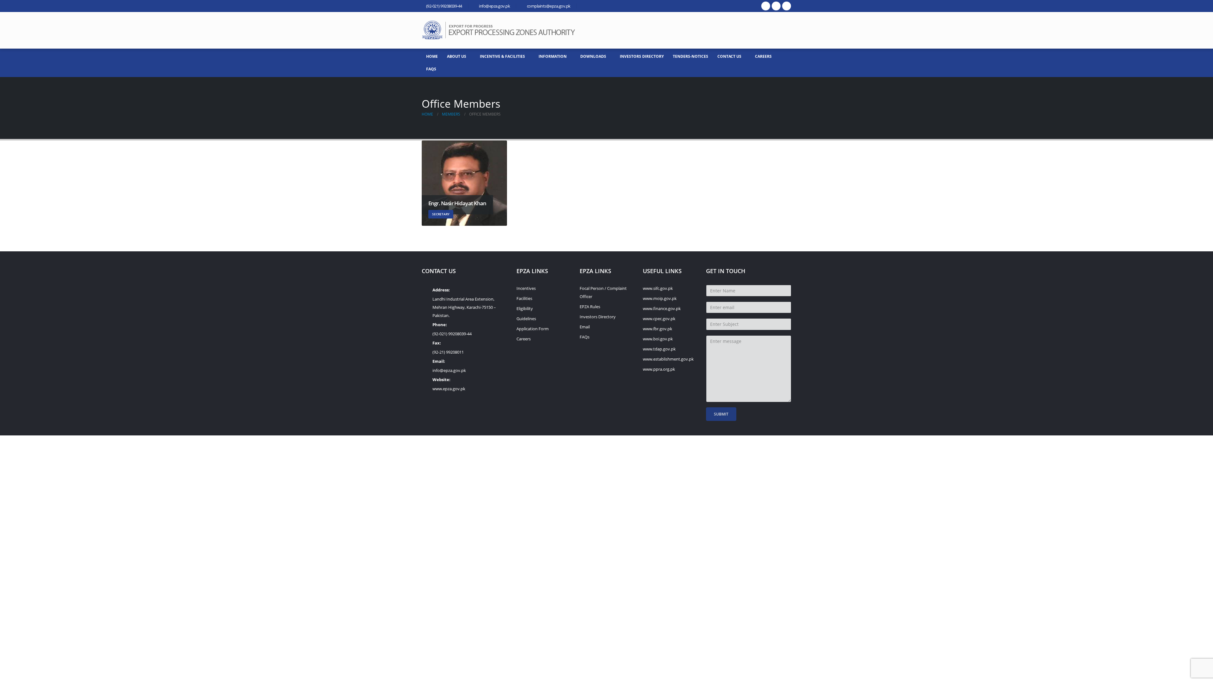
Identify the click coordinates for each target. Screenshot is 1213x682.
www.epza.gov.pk (448, 389)
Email (585, 327)
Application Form (532, 329)
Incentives (526, 288)
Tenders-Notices (690, 56)
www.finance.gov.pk (662, 308)
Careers (763, 56)
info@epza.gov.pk (449, 370)
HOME (432, 56)
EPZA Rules (590, 306)
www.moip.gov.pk (660, 298)
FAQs (431, 69)
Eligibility (524, 308)
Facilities (524, 298)
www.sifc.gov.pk (658, 288)
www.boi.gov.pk (658, 339)
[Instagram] (786, 6)
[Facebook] (765, 6)
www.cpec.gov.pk (659, 318)
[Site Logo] (501, 30)
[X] (776, 6)
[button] (786, 30)
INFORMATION (553, 56)
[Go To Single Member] (464, 183)
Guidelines (526, 318)
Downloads (593, 56)
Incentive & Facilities (502, 56)
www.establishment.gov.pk (668, 359)
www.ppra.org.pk (659, 369)
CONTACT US (729, 56)
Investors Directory (642, 56)
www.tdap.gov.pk (659, 349)
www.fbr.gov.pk (657, 329)
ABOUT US (456, 56)
